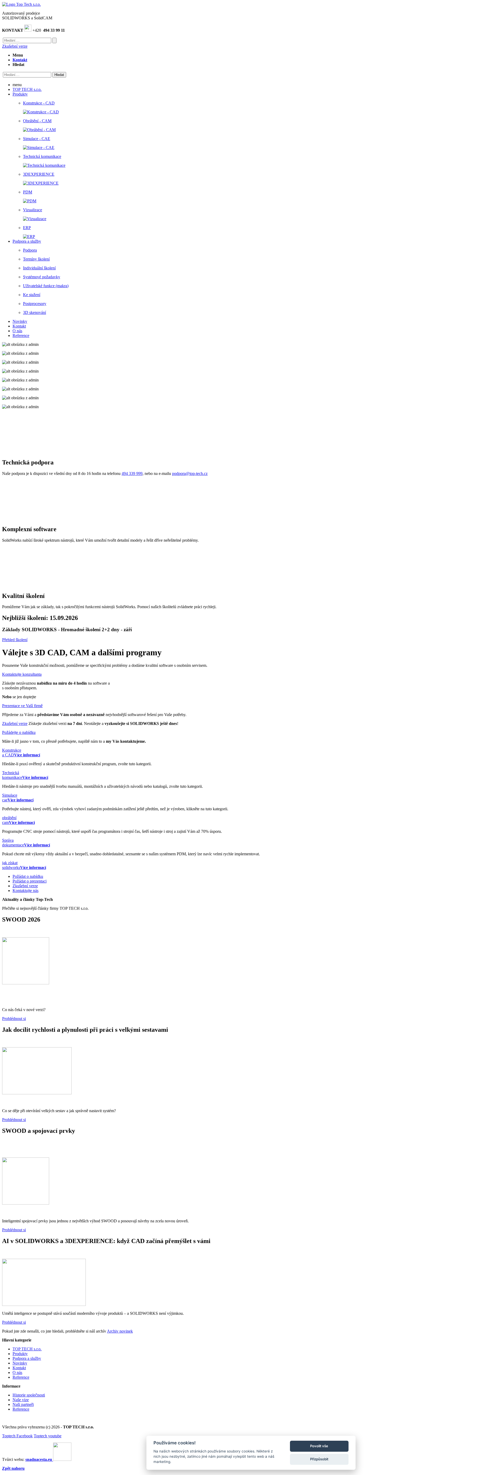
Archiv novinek (120, 1331)
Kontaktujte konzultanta (22, 674)
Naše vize (21, 1400)
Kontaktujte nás (25, 890)
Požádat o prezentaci (30, 881)
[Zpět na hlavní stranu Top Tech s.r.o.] (21, 4)
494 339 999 (132, 473)
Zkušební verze (14, 46)
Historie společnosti (29, 1395)
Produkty (20, 1353)
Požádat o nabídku (28, 876)
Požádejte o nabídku (19, 732)
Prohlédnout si (14, 1018)
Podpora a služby (27, 1358)
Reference (21, 1377)
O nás (17, 1372)
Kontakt (19, 1368)
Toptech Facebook (17, 1436)
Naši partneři (23, 1404)
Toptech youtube (47, 1436)
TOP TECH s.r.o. (27, 1349)
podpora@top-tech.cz (190, 473)
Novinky (20, 1363)
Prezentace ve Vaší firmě (22, 705)
